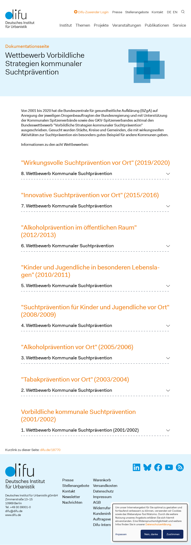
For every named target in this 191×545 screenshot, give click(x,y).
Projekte (101, 25)
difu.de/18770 (50, 450)
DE (169, 12)
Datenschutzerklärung (158, 524)
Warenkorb (102, 480)
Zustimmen (173, 534)
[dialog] (150, 522)
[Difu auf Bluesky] (148, 469)
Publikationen (157, 25)
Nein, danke (151, 534)
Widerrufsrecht (105, 508)
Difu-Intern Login (107, 524)
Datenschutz (103, 491)
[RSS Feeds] (181, 469)
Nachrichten (72, 502)
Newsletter (71, 496)
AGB (97, 502)
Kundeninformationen (111, 513)
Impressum (102, 496)
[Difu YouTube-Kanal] (170, 469)
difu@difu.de (13, 511)
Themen (83, 25)
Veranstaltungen (126, 25)
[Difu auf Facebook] (159, 469)
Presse (117, 12)
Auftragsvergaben (107, 519)
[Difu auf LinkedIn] (138, 469)
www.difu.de (13, 515)
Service (179, 25)
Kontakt (157, 12)
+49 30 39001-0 (20, 507)
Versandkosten (105, 485)
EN (175, 12)
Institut (66, 25)
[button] (95, 173)
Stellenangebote (137, 12)
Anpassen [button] (121, 534)
